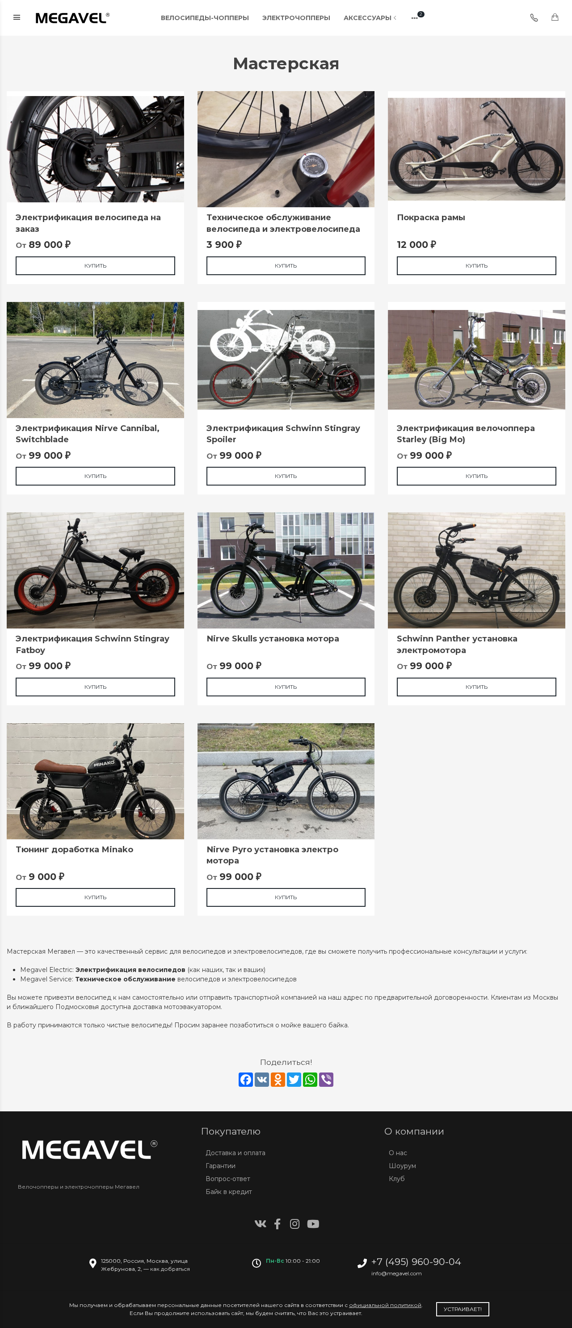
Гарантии (221, 1166)
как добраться (170, 1268)
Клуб (397, 1179)
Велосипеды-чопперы (205, 18)
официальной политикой (385, 1305)
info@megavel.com (396, 1273)
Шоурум (402, 1166)
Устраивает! (463, 1309)
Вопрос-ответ (228, 1179)
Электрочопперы (296, 18)
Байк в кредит (229, 1192)
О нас (398, 1153)
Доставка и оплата (235, 1153)
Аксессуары (367, 18)
